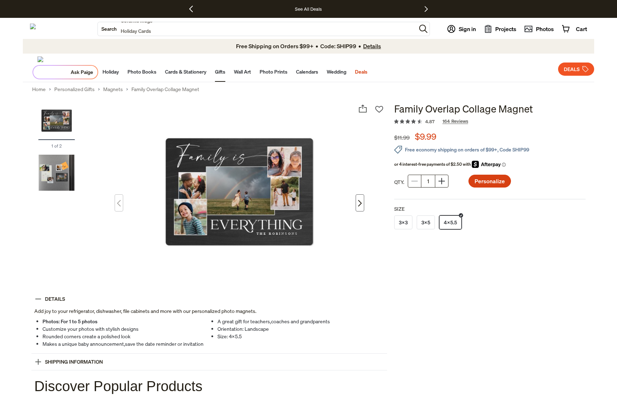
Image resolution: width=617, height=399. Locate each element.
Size (399, 208)
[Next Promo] (426, 9)
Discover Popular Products (118, 386)
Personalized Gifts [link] (74, 89)
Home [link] (39, 89)
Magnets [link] (113, 89)
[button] (423, 29)
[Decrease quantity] (414, 181)
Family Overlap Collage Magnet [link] (165, 89)
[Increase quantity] (441, 181)
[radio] (403, 222)
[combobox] (257, 29)
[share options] (362, 108)
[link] (490, 121)
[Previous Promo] (193, 9)
